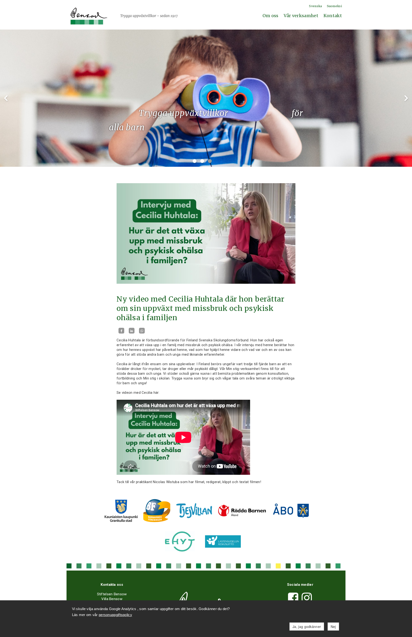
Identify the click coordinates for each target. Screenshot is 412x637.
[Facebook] (121, 331)
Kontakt (333, 15)
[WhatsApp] (142, 331)
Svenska (315, 6)
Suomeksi (334, 6)
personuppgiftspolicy (115, 615)
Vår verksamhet (301, 15)
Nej (333, 626)
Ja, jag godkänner (307, 626)
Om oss (270, 15)
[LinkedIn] (131, 331)
